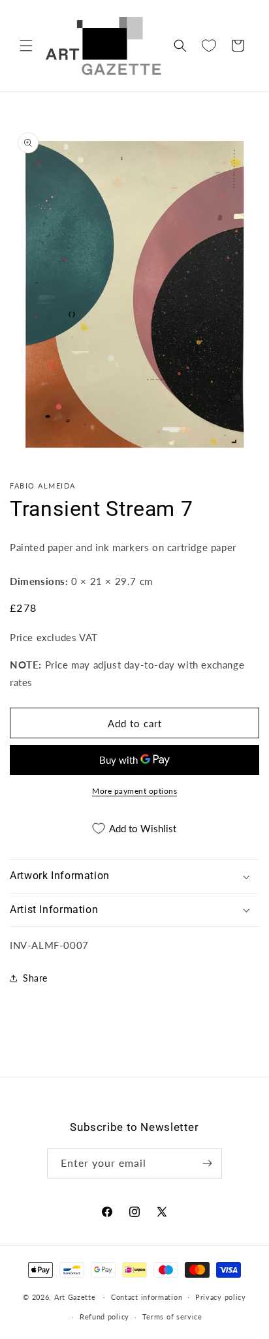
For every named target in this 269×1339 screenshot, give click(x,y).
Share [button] (35, 978)
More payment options (134, 791)
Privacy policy (220, 1297)
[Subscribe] (207, 1163)
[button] (26, 45)
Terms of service (172, 1316)
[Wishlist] (209, 45)
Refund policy (104, 1316)
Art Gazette (75, 1296)
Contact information (146, 1297)
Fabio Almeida (43, 485)
